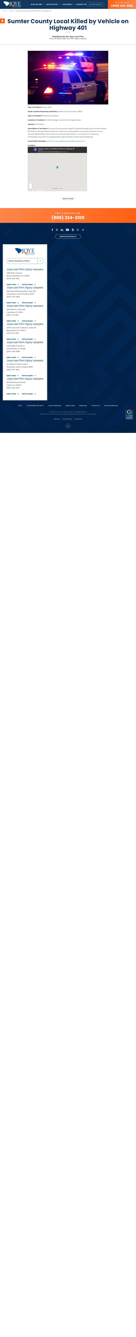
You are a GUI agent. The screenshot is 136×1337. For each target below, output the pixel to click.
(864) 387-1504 (13, 370)
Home (5, 11)
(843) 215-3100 (13, 333)
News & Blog (70, 405)
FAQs (20, 405)
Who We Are (36, 4)
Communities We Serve (35, 405)
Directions (11, 284)
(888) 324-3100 (122, 4)
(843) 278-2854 (13, 297)
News (11, 11)
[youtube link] (67, 230)
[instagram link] (78, 230)
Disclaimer (78, 419)
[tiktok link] (83, 229)
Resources (83, 405)
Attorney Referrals (111, 405)
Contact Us (81, 4)
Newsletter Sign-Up (68, 236)
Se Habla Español (95, 4)
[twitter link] (57, 230)
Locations (66, 4)
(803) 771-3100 (13, 315)
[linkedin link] (62, 230)
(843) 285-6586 (13, 351)
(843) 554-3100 (13, 278)
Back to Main (68, 199)
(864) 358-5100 (13, 388)
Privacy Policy (67, 419)
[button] (2, 21)
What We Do (52, 4)
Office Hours (27, 284)
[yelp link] (73, 229)
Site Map (57, 419)
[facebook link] (52, 230)
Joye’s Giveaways (54, 405)
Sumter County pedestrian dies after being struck (65, 141)
